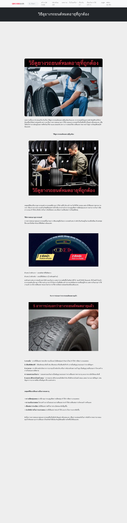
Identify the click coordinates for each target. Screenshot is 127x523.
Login (103, 2)
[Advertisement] (63, 36)
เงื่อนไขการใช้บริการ (91, 3)
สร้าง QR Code (44, 3)
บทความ (64, 2)
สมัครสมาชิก (108, 3)
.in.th (18, 3)
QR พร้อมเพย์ (55, 3)
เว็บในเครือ (72, 2)
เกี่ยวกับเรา (81, 3)
